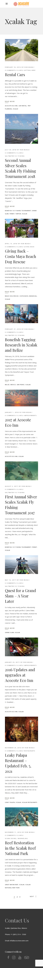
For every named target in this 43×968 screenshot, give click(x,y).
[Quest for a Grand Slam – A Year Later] (21, 564)
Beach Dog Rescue (12, 296)
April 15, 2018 (11, 243)
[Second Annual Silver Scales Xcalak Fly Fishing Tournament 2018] (21, 129)
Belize (7, 384)
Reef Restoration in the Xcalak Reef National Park (20, 848)
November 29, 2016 (13, 748)
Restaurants (29, 751)
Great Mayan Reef (11, 884)
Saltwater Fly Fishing (15, 156)
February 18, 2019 (13, 67)
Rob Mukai (29, 67)
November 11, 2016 (13, 832)
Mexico (13, 384)
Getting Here (30, 70)
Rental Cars (15, 74)
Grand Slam (9, 632)
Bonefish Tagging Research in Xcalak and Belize (21, 345)
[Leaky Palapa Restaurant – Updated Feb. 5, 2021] (21, 729)
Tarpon (18, 214)
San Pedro (21, 384)
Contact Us (17, 920)
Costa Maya (24, 296)
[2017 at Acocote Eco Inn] (21, 398)
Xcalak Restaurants (29, 802)
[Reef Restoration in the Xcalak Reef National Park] (21, 816)
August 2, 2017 (11, 486)
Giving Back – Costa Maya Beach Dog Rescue (20, 256)
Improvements (30, 415)
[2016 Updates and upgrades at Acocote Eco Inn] (21, 647)
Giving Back (29, 247)
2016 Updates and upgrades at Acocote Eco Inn (20, 675)
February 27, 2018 (13, 329)
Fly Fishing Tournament (22, 210)
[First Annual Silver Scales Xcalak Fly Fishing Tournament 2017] (21, 470)
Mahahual (33, 296)
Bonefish (8, 210)
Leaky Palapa (10, 802)
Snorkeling (23, 838)
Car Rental (23, 106)
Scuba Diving (10, 838)
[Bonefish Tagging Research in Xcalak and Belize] (21, 313)
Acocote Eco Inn (11, 106)
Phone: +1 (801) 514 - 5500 (15, 934)
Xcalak (15, 109)
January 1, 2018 (11, 412)
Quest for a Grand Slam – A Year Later (20, 596)
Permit (12, 214)
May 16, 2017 (10, 580)
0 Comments (10, 70)
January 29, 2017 (12, 662)
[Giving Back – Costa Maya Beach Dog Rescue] (21, 228)
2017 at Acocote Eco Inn (18, 422)
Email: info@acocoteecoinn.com (16, 940)
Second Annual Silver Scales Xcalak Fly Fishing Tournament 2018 (20, 168)
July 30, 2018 (10, 150)
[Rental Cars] (21, 50)
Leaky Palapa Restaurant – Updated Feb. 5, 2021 (18, 763)
